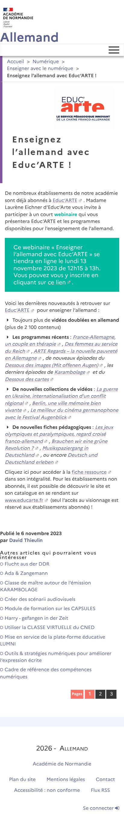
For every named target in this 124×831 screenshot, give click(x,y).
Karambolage (69, 372)
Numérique (46, 62)
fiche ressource (89, 472)
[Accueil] (16, 16)
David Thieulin (26, 540)
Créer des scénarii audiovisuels (39, 599)
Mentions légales (66, 780)
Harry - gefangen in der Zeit (35, 618)
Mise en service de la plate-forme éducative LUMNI (52, 640)
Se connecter (99, 808)
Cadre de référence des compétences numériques (45, 673)
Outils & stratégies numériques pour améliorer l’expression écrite (55, 657)
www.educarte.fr (24, 500)
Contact (105, 780)
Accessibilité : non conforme (47, 790)
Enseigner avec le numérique (40, 69)
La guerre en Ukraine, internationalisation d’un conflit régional (61, 396)
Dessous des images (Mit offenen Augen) (51, 365)
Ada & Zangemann (25, 573)
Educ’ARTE (65, 200)
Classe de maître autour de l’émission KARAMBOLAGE (45, 586)
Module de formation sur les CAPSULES (49, 609)
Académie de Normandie (62, 764)
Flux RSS (100, 790)
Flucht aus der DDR (26, 564)
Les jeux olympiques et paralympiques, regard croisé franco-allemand (59, 434)
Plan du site (22, 780)
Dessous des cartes (27, 379)
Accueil (15, 62)
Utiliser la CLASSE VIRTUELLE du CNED (49, 628)
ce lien (57, 282)
